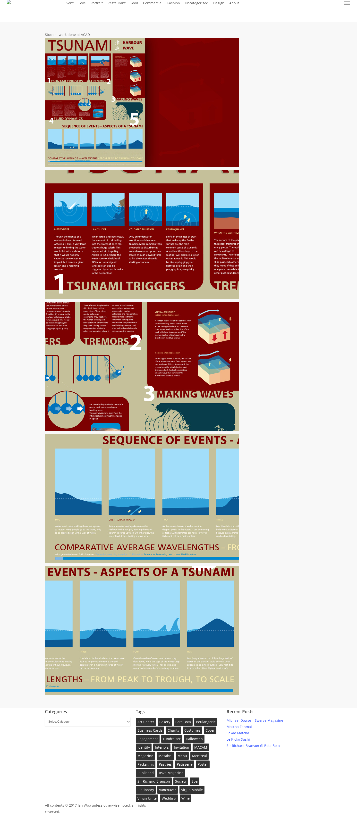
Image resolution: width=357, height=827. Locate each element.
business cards (149, 730)
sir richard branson (153, 781)
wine (185, 798)
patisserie (185, 764)
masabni (165, 755)
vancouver (167, 789)
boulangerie (206, 721)
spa (195, 781)
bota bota (183, 721)
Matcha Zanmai (239, 726)
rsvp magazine (171, 772)
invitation (181, 747)
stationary (145, 789)
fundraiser (172, 738)
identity (143, 747)
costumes (192, 730)
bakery (164, 721)
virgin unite (147, 798)
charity (173, 730)
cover (210, 730)
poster (203, 764)
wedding (169, 798)
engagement (147, 738)
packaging (145, 764)
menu (182, 755)
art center (145, 721)
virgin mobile (192, 789)
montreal (199, 755)
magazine (145, 755)
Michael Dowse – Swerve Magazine (255, 720)
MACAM (200, 747)
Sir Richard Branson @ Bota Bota (253, 745)
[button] (347, 3)
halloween (194, 738)
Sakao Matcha (238, 733)
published (145, 772)
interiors (162, 747)
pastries (165, 764)
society (181, 781)
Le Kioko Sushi (238, 739)
